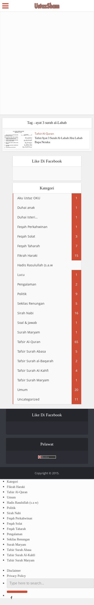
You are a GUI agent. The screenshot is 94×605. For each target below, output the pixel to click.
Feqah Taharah (16, 529)
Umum (11, 497)
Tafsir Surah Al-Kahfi (21, 555)
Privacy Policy (16, 576)
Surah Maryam (16, 544)
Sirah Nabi (14, 513)
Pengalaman (14, 534)
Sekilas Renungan (18, 539)
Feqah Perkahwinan (19, 518)
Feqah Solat (14, 523)
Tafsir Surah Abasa (19, 550)
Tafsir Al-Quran (44, 134)
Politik (11, 508)
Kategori (12, 481)
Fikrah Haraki (16, 487)
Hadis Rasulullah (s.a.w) (22, 502)
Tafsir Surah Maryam (20, 560)
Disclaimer (14, 570)
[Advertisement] (47, 63)
